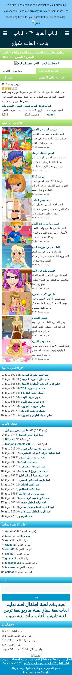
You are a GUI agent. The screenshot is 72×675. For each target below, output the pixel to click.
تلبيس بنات (8, 105)
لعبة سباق (49, 610)
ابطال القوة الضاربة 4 (32, 392)
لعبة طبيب (15, 615)
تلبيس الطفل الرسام (43, 153)
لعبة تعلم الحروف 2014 (33, 388)
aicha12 (10, 549)
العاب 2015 (45, 105)
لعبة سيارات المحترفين (32, 466)
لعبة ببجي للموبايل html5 (19, 430)
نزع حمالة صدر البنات (32, 401)
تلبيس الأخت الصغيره (43, 294)
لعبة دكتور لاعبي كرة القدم (35, 498)
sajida (9, 553)
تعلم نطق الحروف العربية (36, 379)
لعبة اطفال (36, 604)
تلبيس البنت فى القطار (44, 129)
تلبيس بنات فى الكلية (43, 270)
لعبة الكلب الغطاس (29, 489)
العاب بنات (35, 615)
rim (7, 540)
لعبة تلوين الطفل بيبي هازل (35, 511)
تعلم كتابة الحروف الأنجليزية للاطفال (40, 383)
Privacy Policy (51, 659)
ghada (9, 558)
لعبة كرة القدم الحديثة (31, 434)
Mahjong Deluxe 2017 (18, 443)
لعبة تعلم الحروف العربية (35, 374)
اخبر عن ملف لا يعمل (52, 77)
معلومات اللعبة (12, 71)
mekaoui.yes (13, 562)
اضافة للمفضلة (48, 71)
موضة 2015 (38, 176)
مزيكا (15, 668)
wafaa (8, 544)
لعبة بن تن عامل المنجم (32, 457)
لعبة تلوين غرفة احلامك (31, 493)
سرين (27, 535)
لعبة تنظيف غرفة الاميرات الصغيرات (40, 452)
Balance (10, 439)
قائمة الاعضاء (19, 659)
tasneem (10, 567)
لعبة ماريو (31, 610)
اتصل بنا (67, 659)
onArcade (43, 672)
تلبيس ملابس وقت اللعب (45, 223)
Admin (51, 114)
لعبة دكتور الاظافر (30, 484)
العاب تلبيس (30, 105)
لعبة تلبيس (56, 615)
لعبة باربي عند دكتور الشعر (35, 479)
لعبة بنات (57, 604)
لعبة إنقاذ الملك (28, 462)
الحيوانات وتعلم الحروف (33, 410)
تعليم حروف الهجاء (30, 397)
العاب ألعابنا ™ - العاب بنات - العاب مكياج (38, 52)
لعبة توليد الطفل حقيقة (33, 502)
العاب (64, 610)
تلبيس (18, 105)
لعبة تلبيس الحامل (41, 200)
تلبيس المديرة (39, 317)
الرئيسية (4, 659)
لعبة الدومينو (26, 516)
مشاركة (8, 77)
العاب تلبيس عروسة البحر (46, 247)
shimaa (9, 571)
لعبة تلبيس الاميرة (41, 341)
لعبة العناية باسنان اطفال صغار (37, 507)
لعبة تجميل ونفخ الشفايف (34, 471)
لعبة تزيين (11, 610)
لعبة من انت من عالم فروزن (36, 448)
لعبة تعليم (15, 604)
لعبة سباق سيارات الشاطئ (34, 475)
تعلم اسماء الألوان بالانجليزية (36, 415)
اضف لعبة (34, 659)
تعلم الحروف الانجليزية (32, 406)
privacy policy (38, 10)
